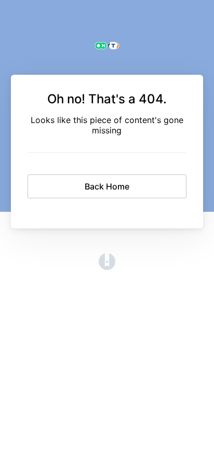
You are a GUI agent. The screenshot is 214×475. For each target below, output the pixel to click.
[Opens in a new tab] (107, 267)
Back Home (107, 186)
